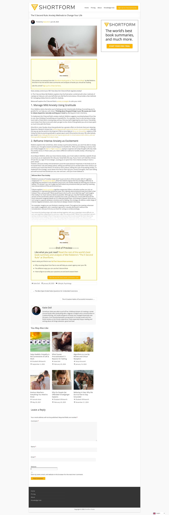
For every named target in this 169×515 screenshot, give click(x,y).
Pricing (93, 8)
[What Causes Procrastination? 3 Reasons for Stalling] (62, 333)
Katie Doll (46, 22)
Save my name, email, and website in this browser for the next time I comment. (57, 474)
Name (33, 447)
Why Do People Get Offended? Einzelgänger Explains (61, 394)
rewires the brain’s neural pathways (78, 129)
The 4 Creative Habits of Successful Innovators (78, 299)
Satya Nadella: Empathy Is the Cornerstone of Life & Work (39, 356)
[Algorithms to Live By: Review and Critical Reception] (83, 333)
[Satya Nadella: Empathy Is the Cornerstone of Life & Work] (40, 333)
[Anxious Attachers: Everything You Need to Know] (40, 371)
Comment (35, 421)
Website (33, 467)
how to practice (48, 189)
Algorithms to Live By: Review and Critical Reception (82, 356)
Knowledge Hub (109, 8)
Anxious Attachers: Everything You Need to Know (39, 394)
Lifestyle (60, 283)
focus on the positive (80, 131)
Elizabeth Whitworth (39, 361)
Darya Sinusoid (81, 361)
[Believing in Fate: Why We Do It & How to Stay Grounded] (83, 371)
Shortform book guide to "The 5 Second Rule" (70, 80)
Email (33, 457)
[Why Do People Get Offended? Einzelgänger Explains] (62, 371)
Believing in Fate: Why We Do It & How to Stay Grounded (83, 394)
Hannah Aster (36, 399)
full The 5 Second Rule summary (62, 261)
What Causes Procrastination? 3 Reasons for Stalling (59, 356)
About (100, 8)
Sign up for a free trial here (52, 86)
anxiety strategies (63, 101)
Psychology (67, 283)
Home (87, 8)
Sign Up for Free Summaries (127, 8)
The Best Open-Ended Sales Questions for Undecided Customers (55, 291)
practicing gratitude (59, 129)
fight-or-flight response (53, 149)
